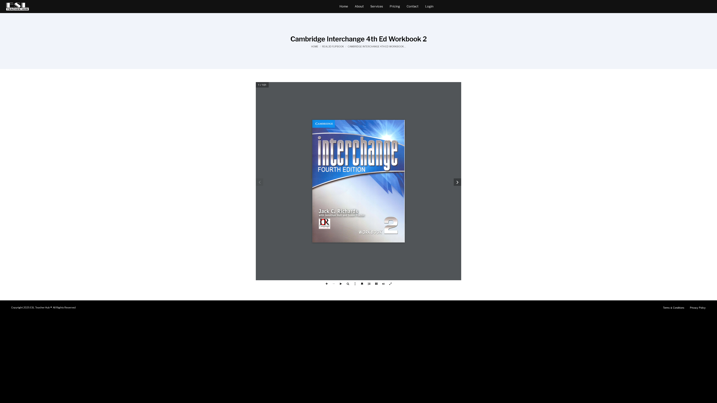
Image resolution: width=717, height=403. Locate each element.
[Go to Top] (711, 397)
